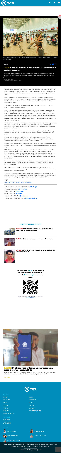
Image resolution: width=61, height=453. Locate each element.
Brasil (31, 397)
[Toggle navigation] (59, 3)
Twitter (19, 194)
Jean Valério (11, 431)
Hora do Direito (13, 436)
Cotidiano (6, 400)
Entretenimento (35, 411)
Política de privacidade (7, 423)
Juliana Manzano (40, 436)
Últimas (6, 411)
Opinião (5, 405)
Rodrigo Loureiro (13, 441)
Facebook (24, 196)
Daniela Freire (39, 431)
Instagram (20, 191)
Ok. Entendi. (30, 450)
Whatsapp (33, 187)
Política (6, 408)
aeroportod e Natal (9, 182)
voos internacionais (26, 182)
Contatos (6, 420)
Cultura (32, 408)
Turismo (18, 182)
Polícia (31, 405)
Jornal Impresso (8, 413)
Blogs (5, 397)
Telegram (24, 189)
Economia (32, 400)
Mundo (31, 402)
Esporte (5, 402)
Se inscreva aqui (29, 275)
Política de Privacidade (30, 297)
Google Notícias (32, 198)
